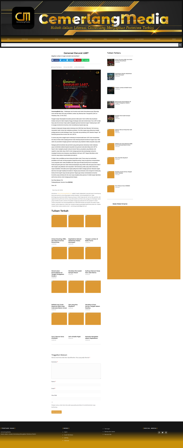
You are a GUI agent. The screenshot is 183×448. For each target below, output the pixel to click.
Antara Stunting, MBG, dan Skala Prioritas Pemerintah (58, 240)
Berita (41, 39)
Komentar (54, 362)
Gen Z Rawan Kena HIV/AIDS (122, 185)
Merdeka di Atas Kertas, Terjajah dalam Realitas (92, 306)
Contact (174, 39)
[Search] (180, 45)
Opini (71, 39)
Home (8, 39)
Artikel (56, 39)
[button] (55, 60)
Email (53, 388)
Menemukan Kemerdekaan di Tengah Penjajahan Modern (57, 273)
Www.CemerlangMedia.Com (64, 193)
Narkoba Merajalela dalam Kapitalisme (91, 337)
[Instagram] (166, 432)
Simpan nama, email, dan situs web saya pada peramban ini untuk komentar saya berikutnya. (73, 406)
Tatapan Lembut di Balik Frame (91, 239)
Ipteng (105, 39)
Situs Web (54, 395)
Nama (53, 381)
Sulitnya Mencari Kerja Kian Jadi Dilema (92, 271)
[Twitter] (162, 432)
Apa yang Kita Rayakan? (73, 305)
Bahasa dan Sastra (139, 39)
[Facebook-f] (159, 432)
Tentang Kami (25, 39)
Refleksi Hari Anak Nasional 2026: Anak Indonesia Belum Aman (59, 306)
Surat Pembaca (88, 39)
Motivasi (121, 39)
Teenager (158, 39)
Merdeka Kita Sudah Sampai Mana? (75, 271)
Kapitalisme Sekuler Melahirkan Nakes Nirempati (74, 240)
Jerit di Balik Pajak (74, 336)
